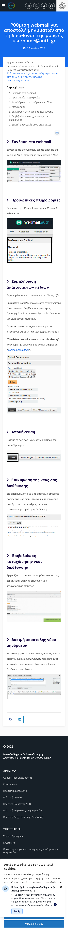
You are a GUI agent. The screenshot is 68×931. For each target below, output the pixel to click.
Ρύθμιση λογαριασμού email (23, 69)
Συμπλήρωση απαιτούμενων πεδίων (32, 102)
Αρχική (11, 62)
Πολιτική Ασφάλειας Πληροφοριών (22, 810)
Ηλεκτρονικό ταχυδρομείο (22, 66)
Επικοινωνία (10, 784)
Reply (17, 911)
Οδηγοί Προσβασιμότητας (17, 777)
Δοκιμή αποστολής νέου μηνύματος (31, 124)
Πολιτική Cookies (12, 797)
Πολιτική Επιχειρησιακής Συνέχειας (23, 817)
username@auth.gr (18, 349)
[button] (10, 719)
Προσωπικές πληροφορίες (26, 97)
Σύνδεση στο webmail (24, 92)
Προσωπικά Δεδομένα (15, 790)
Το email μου (48, 66)
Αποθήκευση (19, 106)
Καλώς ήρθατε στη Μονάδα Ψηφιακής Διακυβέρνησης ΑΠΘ (33, 889)
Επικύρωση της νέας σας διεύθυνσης (32, 111)
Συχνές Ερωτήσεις (13, 836)
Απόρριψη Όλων (34, 923)
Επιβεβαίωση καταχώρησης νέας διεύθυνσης (28, 118)
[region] (34, 899)
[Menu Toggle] (3, 6)
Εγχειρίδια (24, 62)
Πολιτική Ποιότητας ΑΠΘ (17, 803)
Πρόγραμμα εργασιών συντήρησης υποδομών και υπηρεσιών (30, 851)
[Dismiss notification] (61, 887)
